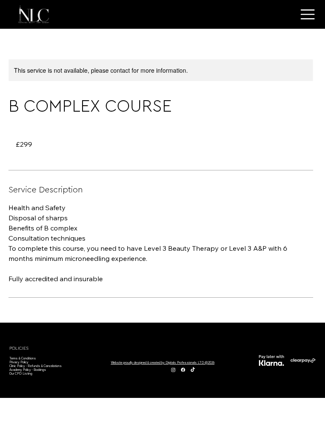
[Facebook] (183, 370)
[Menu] (308, 14)
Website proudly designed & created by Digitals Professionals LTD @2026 (163, 362)
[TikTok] (193, 370)
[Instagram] (173, 370)
